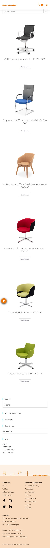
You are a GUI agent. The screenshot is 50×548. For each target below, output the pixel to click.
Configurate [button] (25, 67)
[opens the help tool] (4, 301)
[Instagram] (10, 500)
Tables (5, 489)
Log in (5, 444)
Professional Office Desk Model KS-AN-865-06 (25, 186)
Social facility (30, 501)
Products (6, 483)
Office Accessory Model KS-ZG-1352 (25, 59)
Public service (30, 498)
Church (28, 495)
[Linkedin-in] (10, 507)
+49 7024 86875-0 (15, 530)
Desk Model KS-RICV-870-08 (25, 312)
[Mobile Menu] (46, 5)
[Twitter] (4, 507)
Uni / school (29, 492)
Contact (5, 515)
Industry (28, 508)
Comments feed (8, 449)
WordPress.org (8, 452)
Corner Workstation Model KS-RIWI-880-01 (25, 250)
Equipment (6, 495)
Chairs (4, 486)
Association (29, 489)
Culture (28, 505)
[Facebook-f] (4, 500)
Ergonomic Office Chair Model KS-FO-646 (25, 122)
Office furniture (8, 492)
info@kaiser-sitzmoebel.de (17, 536)
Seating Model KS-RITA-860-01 (24, 373)
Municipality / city (32, 486)
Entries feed (7, 447)
